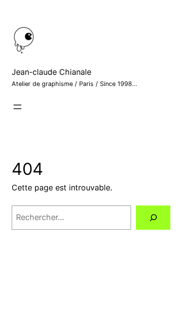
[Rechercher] (153, 217)
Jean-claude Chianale (51, 72)
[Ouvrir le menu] (17, 107)
